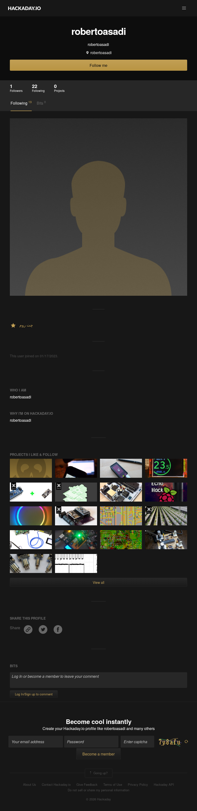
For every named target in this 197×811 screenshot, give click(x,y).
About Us (29, 784)
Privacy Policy (138, 784)
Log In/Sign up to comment (34, 694)
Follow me (98, 65)
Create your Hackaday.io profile (69, 728)
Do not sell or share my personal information (98, 790)
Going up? (100, 773)
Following (21, 103)
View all (98, 582)
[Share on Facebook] (58, 627)
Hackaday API (164, 784)
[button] (184, 8)
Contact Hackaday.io (56, 784)
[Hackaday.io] (24, 8)
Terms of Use (112, 784)
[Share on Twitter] (43, 627)
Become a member (98, 754)
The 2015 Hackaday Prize (13, 486)
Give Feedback (87, 784)
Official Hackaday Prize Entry (58, 486)
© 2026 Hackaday (98, 799)
